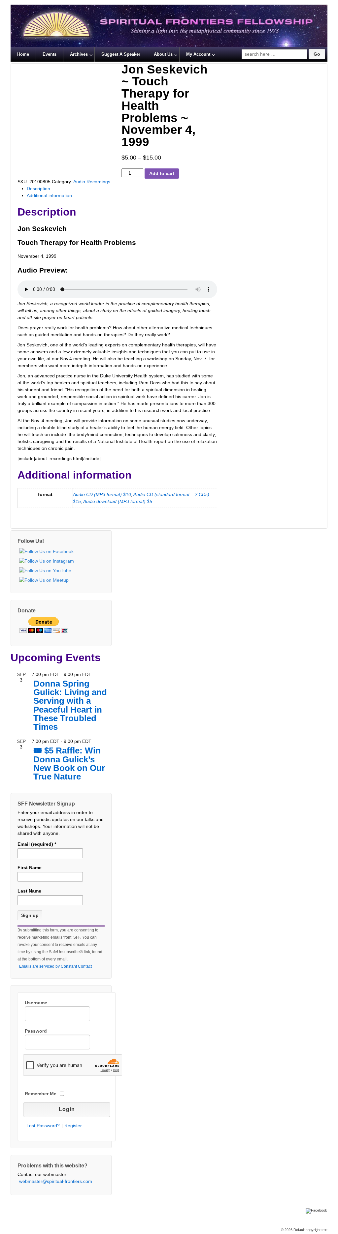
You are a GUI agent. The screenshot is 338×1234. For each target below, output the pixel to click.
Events (49, 54)
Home (23, 54)
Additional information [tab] (49, 195)
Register (73, 1125)
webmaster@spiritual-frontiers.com (55, 1181)
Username (36, 1002)
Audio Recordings (91, 181)
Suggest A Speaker (120, 54)
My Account (198, 54)
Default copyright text (309, 1230)
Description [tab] (38, 188)
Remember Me (40, 1093)
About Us (163, 54)
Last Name (29, 891)
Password (36, 1031)
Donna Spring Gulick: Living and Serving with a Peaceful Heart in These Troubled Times (70, 705)
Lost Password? (43, 1125)
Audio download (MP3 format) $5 (117, 501)
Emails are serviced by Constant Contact (55, 966)
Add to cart (161, 173)
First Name (29, 867)
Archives (79, 54)
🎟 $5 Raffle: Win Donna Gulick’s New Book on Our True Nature (69, 763)
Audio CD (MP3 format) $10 (102, 494)
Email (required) (36, 844)
